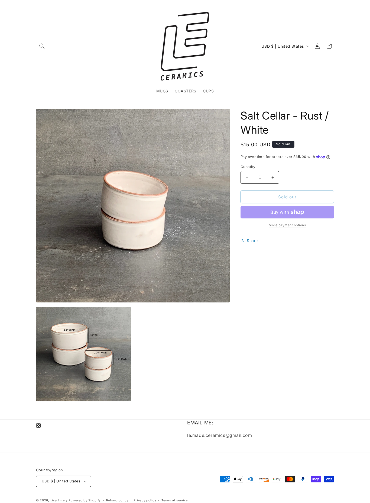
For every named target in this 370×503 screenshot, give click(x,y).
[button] (42, 46)
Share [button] (252, 240)
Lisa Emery (59, 500)
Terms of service (174, 500)
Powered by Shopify (85, 500)
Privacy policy (145, 500)
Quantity (248, 167)
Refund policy (117, 500)
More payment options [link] (287, 225)
